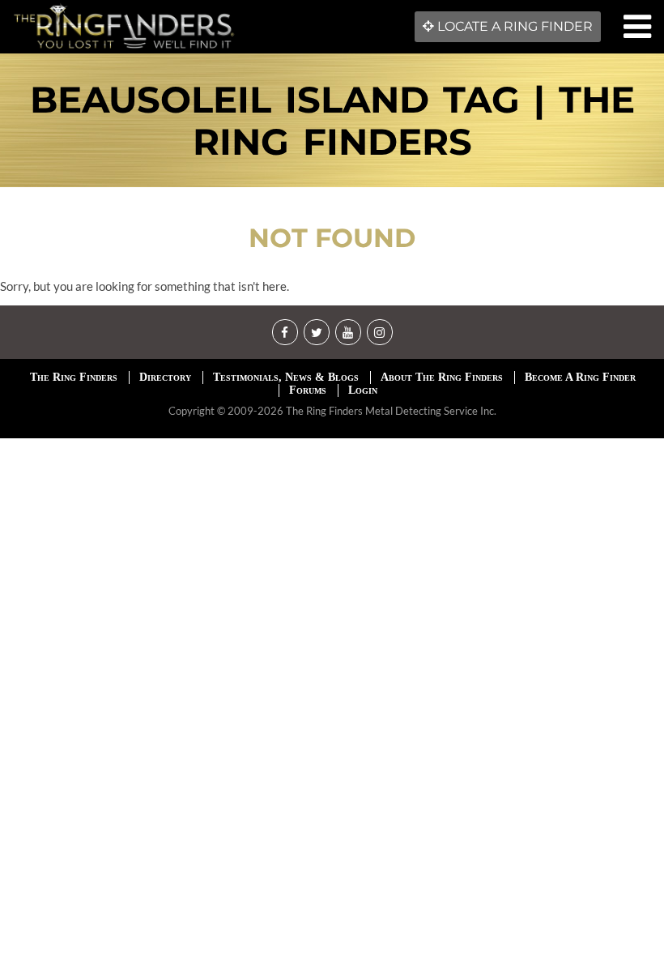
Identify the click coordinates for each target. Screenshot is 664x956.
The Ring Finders (73, 377)
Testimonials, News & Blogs (286, 377)
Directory (165, 377)
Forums (307, 390)
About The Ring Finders (442, 377)
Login (362, 390)
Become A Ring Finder (580, 377)
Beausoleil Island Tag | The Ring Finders (332, 120)
